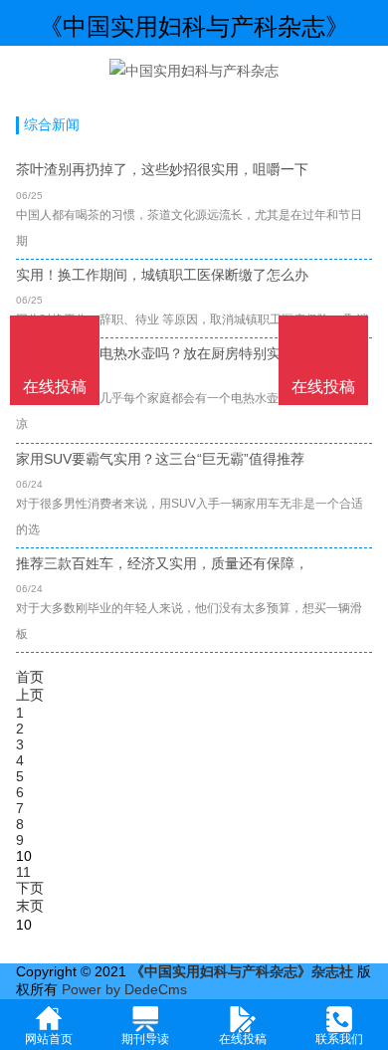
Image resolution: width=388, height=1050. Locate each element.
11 (23, 872)
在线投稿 (323, 386)
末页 (30, 906)
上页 (30, 695)
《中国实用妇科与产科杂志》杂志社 (241, 971)
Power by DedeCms (124, 989)
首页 (30, 677)
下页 (30, 888)
